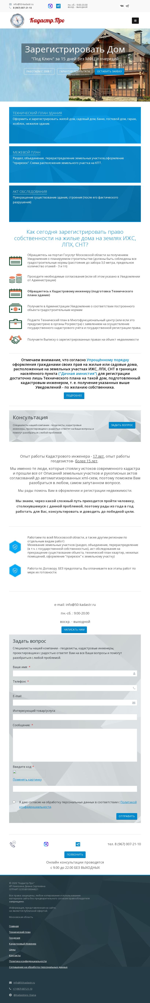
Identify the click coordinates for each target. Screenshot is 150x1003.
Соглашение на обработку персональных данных (38, 967)
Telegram (127, 6)
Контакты (15, 955)
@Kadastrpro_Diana (25, 995)
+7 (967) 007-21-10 (22, 988)
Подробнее (74, 395)
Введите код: (23, 767)
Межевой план (26, 152)
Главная (14, 926)
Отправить (127, 816)
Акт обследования (30, 191)
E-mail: (17, 696)
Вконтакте (122, 6)
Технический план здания (37, 113)
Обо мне (74, 72)
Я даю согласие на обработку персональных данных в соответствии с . (78, 804)
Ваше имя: (21, 667)
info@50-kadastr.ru (23, 4)
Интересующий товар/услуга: (34, 711)
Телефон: (21, 681)
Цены (12, 949)
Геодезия (14, 937)
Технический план (20, 932)
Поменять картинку (27, 779)
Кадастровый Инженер (22, 943)
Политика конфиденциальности (28, 961)
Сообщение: (23, 725)
